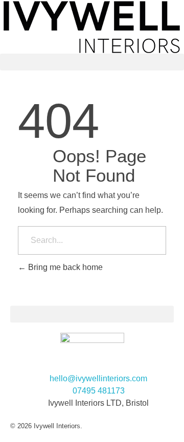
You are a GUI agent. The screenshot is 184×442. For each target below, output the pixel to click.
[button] (92, 62)
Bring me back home (64, 267)
